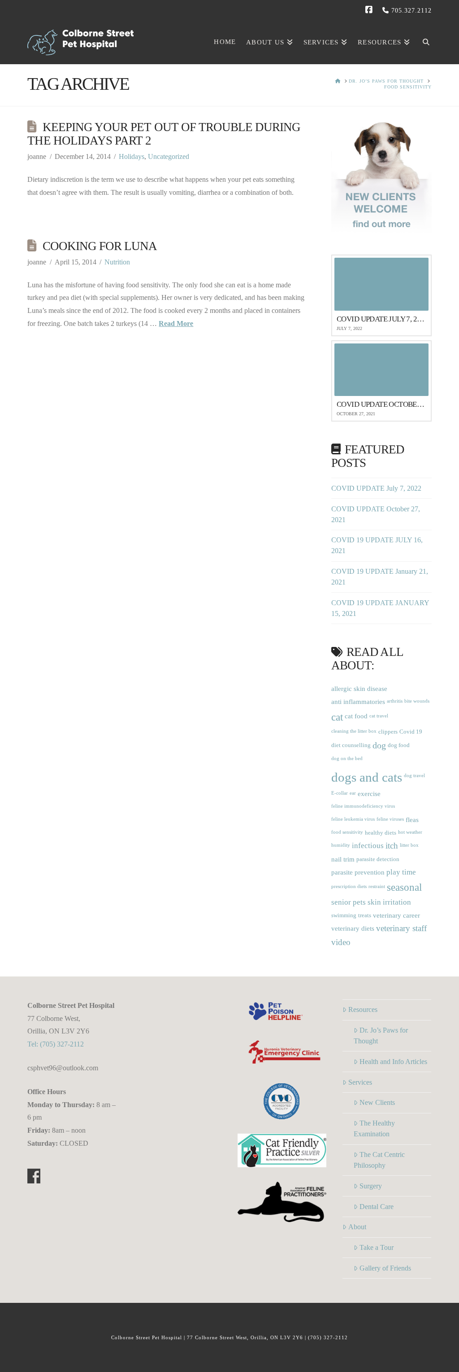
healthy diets (380, 832)
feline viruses (390, 819)
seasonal (404, 887)
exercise (369, 793)
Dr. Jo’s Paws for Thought (381, 1035)
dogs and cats (366, 777)
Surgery (370, 1186)
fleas (412, 819)
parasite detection (377, 859)
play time (401, 872)
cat (337, 717)
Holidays (131, 156)
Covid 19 (410, 731)
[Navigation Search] (423, 41)
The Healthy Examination (374, 1128)
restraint (376, 886)
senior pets (348, 902)
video (341, 942)
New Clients (377, 1102)
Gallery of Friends (385, 1268)
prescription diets (349, 886)
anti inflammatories (358, 701)
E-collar (339, 793)
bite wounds (416, 701)
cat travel (378, 715)
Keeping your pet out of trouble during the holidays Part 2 (163, 133)
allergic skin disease (359, 688)
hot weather (410, 832)
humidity (340, 845)
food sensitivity (347, 832)
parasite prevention (358, 872)
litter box (409, 845)
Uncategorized (168, 156)
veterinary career (396, 915)
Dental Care (376, 1206)
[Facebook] (370, 10)
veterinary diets (352, 928)
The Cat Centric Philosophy (379, 1160)
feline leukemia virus (353, 819)
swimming (343, 915)
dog (379, 745)
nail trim (343, 859)
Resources (362, 1009)
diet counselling (351, 745)
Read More (176, 323)
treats (364, 915)
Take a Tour (376, 1247)
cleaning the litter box (354, 731)
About (357, 1227)
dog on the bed (347, 758)
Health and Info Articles (393, 1061)
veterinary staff (401, 928)
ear (353, 793)
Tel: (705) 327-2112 (55, 1044)
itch (391, 845)
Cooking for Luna (100, 246)
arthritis (395, 701)
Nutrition (117, 262)
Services (360, 1082)
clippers (388, 731)
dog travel (414, 775)
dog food (399, 745)
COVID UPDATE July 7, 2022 (376, 488)
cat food (356, 716)
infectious (368, 845)
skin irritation (389, 902)
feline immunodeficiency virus (363, 806)
